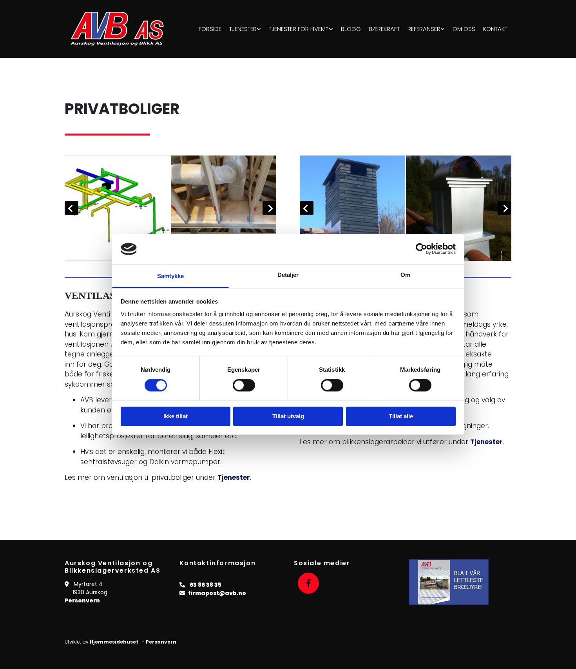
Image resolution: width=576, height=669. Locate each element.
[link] (245, 29)
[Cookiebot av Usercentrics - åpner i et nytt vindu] (421, 249)
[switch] (244, 385)
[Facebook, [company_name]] (308, 583)
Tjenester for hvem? (299, 29)
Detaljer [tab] (288, 274)
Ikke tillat (175, 416)
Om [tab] (405, 274)
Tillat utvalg (288, 416)
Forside (210, 29)
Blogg (351, 29)
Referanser (424, 29)
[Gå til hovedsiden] (119, 29)
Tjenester (243, 29)
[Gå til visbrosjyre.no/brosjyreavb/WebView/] (460, 582)
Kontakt (495, 29)
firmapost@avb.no (217, 593)
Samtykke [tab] (170, 276)
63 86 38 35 (205, 585)
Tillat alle (401, 416)
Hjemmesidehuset (114, 641)
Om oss (464, 29)
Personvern (82, 600)
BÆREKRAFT (384, 29)
